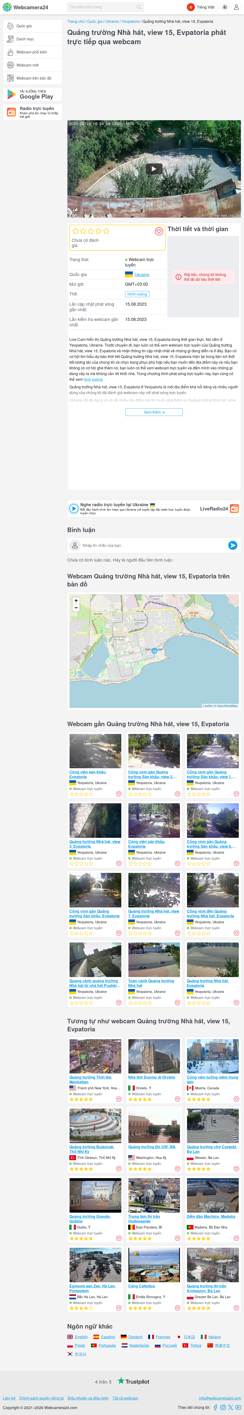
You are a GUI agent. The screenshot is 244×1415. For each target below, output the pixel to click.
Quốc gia (24, 26)
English (81, 1336)
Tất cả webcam (125, 1398)
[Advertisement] (32, 176)
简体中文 (222, 1345)
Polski (80, 1345)
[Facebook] (215, 1407)
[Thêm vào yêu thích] (159, 231)
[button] (76, 600)
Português (107, 1345)
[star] (75, 231)
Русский (170, 1345)
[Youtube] (238, 1407)
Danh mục (25, 39)
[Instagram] (223, 1407)
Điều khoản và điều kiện (88, 1398)
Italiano (214, 1336)
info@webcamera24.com (220, 1398)
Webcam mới (27, 65)
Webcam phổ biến (31, 52)
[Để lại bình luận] (232, 545)
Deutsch (135, 1336)
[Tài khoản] (236, 7)
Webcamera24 (30, 7)
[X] (231, 1407)
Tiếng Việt (205, 7)
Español (108, 1336)
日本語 (189, 1336)
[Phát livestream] (154, 169)
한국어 (80, 1354)
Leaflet (207, 706)
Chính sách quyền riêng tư (41, 1398)
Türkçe (196, 1345)
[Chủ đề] (225, 7)
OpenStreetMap (227, 706)
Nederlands (139, 1345)
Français (163, 1336)
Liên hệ (9, 1398)
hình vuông (93, 379)
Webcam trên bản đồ (33, 78)
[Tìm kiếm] (139, 7)
